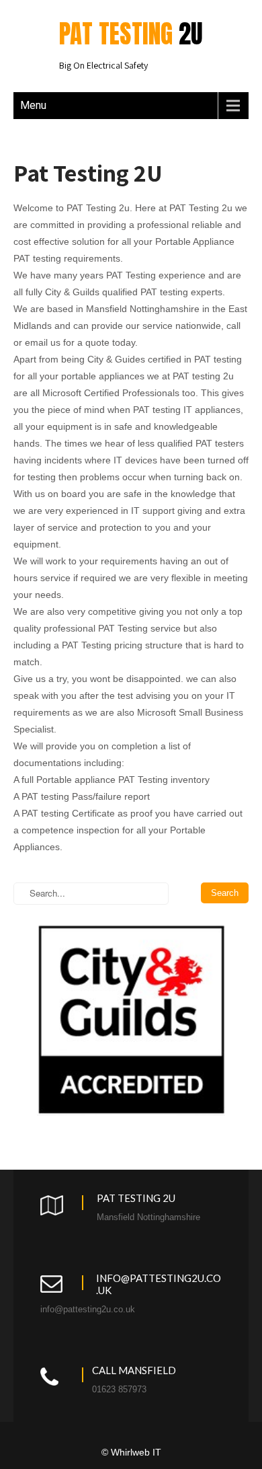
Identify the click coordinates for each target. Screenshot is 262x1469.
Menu (33, 105)
